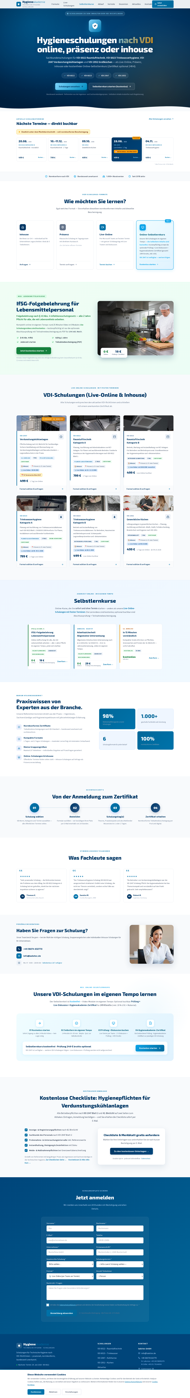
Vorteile (111, 4)
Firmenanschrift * (103, 1247)
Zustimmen (36, 1392)
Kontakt (148, 4)
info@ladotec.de (148, 1353)
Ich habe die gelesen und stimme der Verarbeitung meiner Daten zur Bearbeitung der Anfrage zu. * (94, 1305)
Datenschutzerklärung (68, 1305)
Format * (50, 1271)
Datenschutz (145, 1158)
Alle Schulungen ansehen (160, 119)
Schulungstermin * (104, 1259)
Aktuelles (136, 4)
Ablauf (101, 4)
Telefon (99, 1235)
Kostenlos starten (148, 264)
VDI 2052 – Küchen (105, 1362)
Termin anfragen (67, 264)
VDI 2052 (122, 75)
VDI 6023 (88, 75)
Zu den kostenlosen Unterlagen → (131, 1151)
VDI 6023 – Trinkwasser (108, 1353)
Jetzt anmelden (162, 4)
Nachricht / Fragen (54, 1283)
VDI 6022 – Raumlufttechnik (110, 1348)
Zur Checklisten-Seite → (56, 1159)
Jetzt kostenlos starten (32, 350)
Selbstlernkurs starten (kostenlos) (110, 86)
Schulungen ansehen (69, 86)
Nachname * (101, 1223)
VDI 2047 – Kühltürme (107, 1358)
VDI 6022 (71, 75)
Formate (55, 4)
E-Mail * (50, 1235)
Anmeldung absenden (61, 1313)
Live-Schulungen (68, 4)
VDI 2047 (105, 75)
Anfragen (24, 264)
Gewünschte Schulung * (56, 1259)
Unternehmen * (53, 1247)
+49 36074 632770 (149, 1358)
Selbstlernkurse (86, 4)
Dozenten (123, 4)
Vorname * (51, 1223)
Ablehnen (53, 1392)
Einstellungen (71, 1392)
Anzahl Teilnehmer (104, 1271)
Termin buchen (106, 264)
